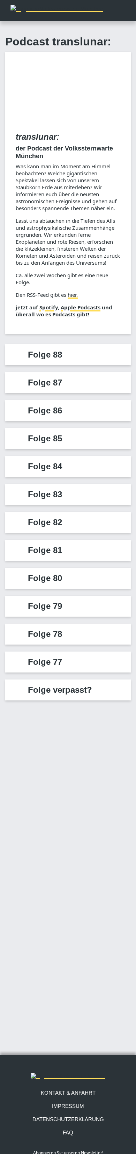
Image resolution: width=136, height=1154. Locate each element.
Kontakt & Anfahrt (68, 1093)
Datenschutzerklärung (68, 1119)
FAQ (68, 1132)
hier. (73, 294)
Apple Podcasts (80, 307)
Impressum (68, 1106)
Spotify (48, 307)
